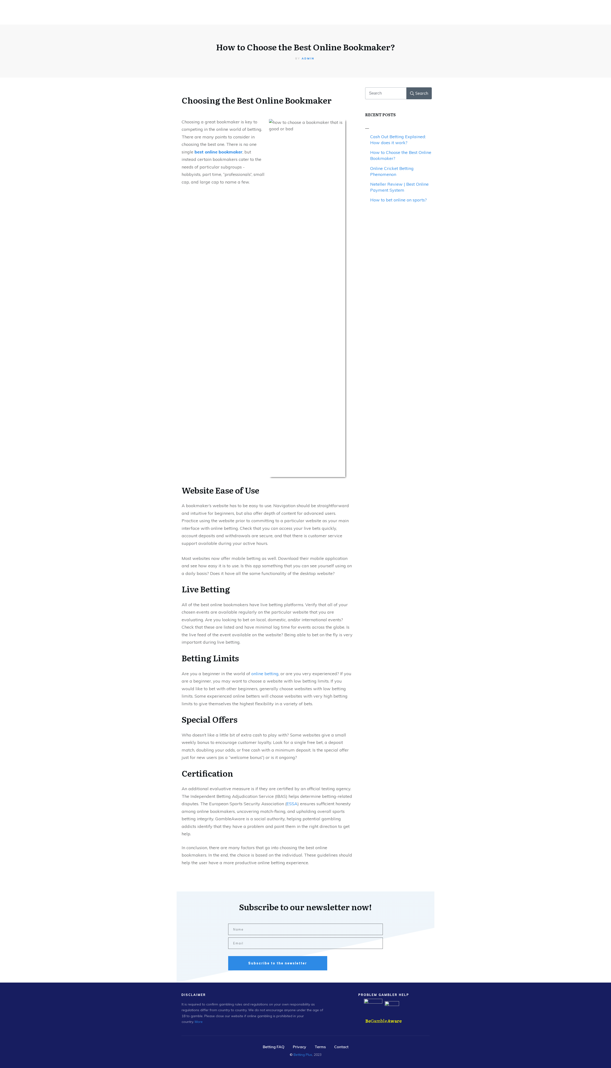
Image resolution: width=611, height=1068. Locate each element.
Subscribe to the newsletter (277, 963)
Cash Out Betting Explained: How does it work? (398, 139)
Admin (308, 58)
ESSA (291, 803)
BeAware (383, 1021)
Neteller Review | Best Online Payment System (399, 187)
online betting (265, 673)
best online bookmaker (218, 152)
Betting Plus (303, 1054)
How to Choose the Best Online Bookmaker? (305, 47)
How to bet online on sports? (398, 200)
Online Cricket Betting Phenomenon (392, 171)
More (199, 1022)
